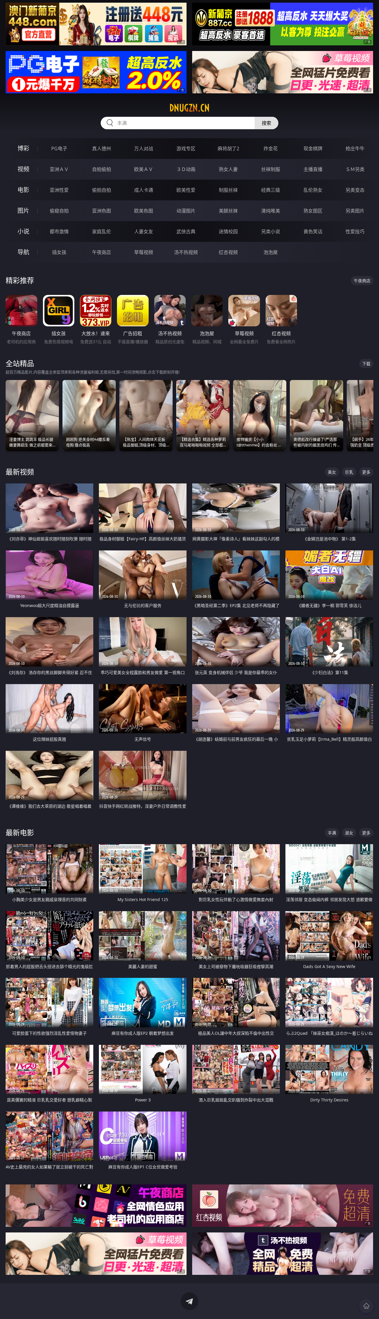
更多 (366, 472)
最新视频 (20, 472)
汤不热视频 (186, 252)
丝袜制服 (270, 169)
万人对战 (143, 148)
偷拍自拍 (101, 190)
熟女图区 (312, 210)
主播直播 (312, 169)
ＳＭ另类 (355, 169)
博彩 (23, 148)
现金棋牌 (312, 148)
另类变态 (355, 190)
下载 (366, 363)
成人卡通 (143, 190)
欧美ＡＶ (143, 169)
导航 (23, 252)
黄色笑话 (312, 231)
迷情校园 (228, 231)
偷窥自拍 (59, 210)
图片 (23, 211)
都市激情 (59, 231)
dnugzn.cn (189, 108)
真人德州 (101, 148)
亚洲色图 (101, 210)
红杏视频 (228, 252)
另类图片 (355, 210)
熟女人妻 (228, 169)
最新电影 (20, 832)
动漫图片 (185, 210)
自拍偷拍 (101, 169)
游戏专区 (185, 148)
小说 (23, 231)
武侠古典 (185, 231)
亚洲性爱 (59, 190)
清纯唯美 (270, 210)
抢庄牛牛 (355, 148)
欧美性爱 (185, 190)
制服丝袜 (228, 190)
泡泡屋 (271, 252)
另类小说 (270, 231)
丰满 (332, 833)
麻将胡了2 (228, 148)
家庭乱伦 (101, 231)
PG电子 (59, 148)
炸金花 (271, 148)
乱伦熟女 (312, 190)
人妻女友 (143, 231)
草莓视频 (143, 252)
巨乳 (349, 472)
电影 (23, 190)
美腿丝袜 (228, 210)
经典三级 (270, 190)
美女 (332, 472)
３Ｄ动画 (185, 169)
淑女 (349, 833)
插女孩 (59, 252)
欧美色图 (143, 210)
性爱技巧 (355, 231)
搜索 (266, 123)
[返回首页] (366, 1306)
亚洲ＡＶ (59, 169)
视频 (23, 169)
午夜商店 (101, 252)
